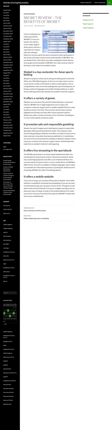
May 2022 (6, 112)
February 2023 (7, 88)
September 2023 (8, 70)
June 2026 (6, 15)
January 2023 (7, 91)
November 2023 (8, 65)
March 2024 (6, 54)
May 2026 (6, 18)
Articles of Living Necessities (16, 2)
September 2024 (8, 39)
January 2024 (7, 60)
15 (14, 313)
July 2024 (6, 44)
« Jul (5, 324)
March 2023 (6, 86)
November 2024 (8, 33)
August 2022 (7, 104)
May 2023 (6, 80)
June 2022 (6, 109)
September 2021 (8, 133)
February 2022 (7, 120)
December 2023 (8, 62)
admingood (40, 26)
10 (4, 313)
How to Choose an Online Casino (35, 209)
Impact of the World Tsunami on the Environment (9, 192)
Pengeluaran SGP (85, 2)
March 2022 (6, 117)
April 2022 (6, 114)
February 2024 (7, 57)
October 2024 (7, 36)
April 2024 (6, 52)
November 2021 (8, 128)
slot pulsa (6, 256)
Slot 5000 (6, 244)
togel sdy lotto (7, 404)
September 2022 (8, 101)
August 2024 (7, 41)
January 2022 (7, 122)
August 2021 (7, 135)
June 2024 (6, 46)
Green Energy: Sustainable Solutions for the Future (9, 162)
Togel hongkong (99, 2)
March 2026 (6, 23)
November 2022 (8, 96)
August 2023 (7, 73)
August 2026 (7, 10)
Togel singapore (88, 24)
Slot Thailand (7, 236)
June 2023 (6, 78)
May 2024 (6, 49)
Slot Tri (5, 281)
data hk (5, 232)
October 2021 (7, 130)
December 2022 (8, 94)
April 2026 (6, 20)
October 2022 (7, 99)
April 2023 (6, 83)
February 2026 (7, 26)
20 (10, 316)
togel (4, 147)
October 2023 (7, 67)
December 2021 (8, 125)
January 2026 (7, 28)
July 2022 (6, 107)
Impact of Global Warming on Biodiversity (8, 169)
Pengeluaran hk (88, 20)
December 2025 (8, 31)
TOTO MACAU (7, 209)
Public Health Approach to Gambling (36, 217)
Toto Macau (6, 205)
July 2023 (6, 75)
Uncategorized (29, 14)
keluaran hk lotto (8, 400)
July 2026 (6, 13)
